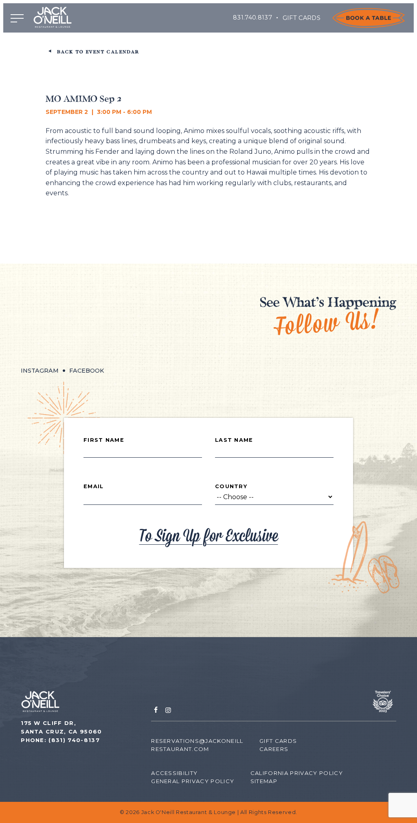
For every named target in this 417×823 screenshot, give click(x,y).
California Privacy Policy (296, 773)
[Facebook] (155, 710)
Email (93, 486)
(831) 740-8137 (73, 740)
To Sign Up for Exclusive (208, 536)
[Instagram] (168, 710)
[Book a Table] (368, 18)
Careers (273, 749)
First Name (103, 440)
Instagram (40, 370)
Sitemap (263, 781)
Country (231, 486)
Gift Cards (302, 18)
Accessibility (174, 773)
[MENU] (17, 17)
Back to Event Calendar (97, 52)
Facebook (86, 370)
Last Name (234, 440)
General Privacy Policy (192, 781)
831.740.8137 (252, 17)
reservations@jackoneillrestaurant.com (197, 745)
